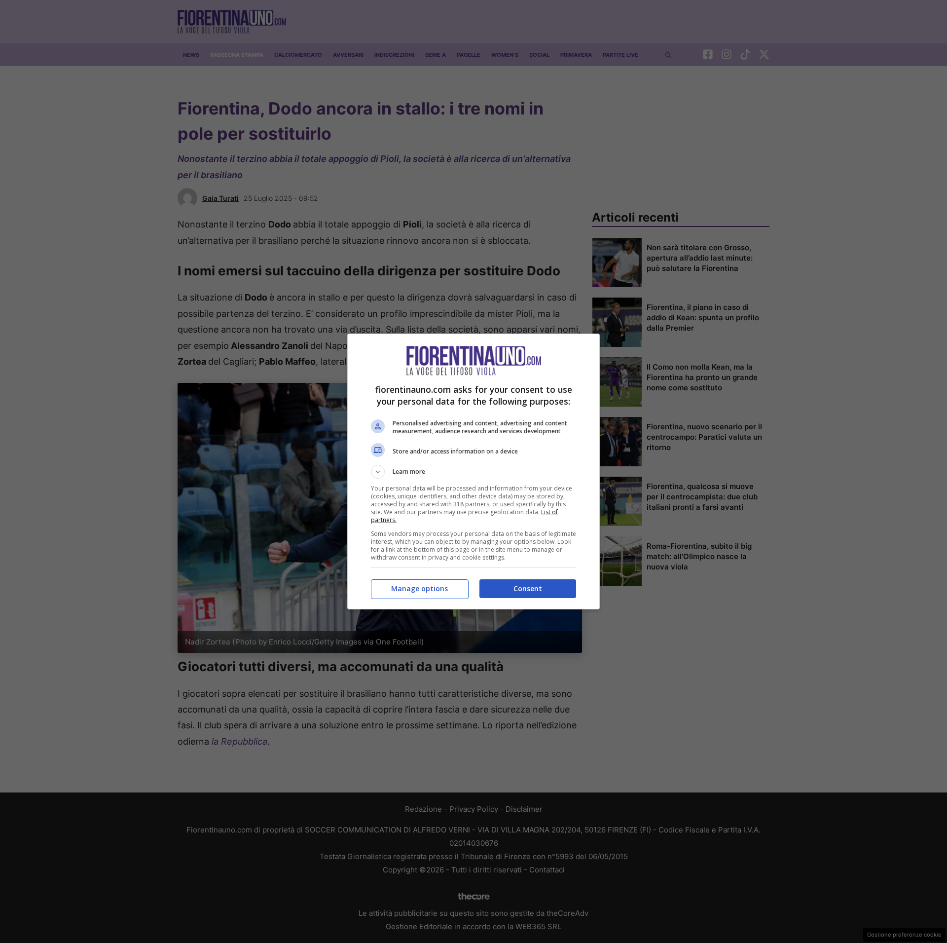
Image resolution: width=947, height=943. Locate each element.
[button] (473, 472)
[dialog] (473, 471)
